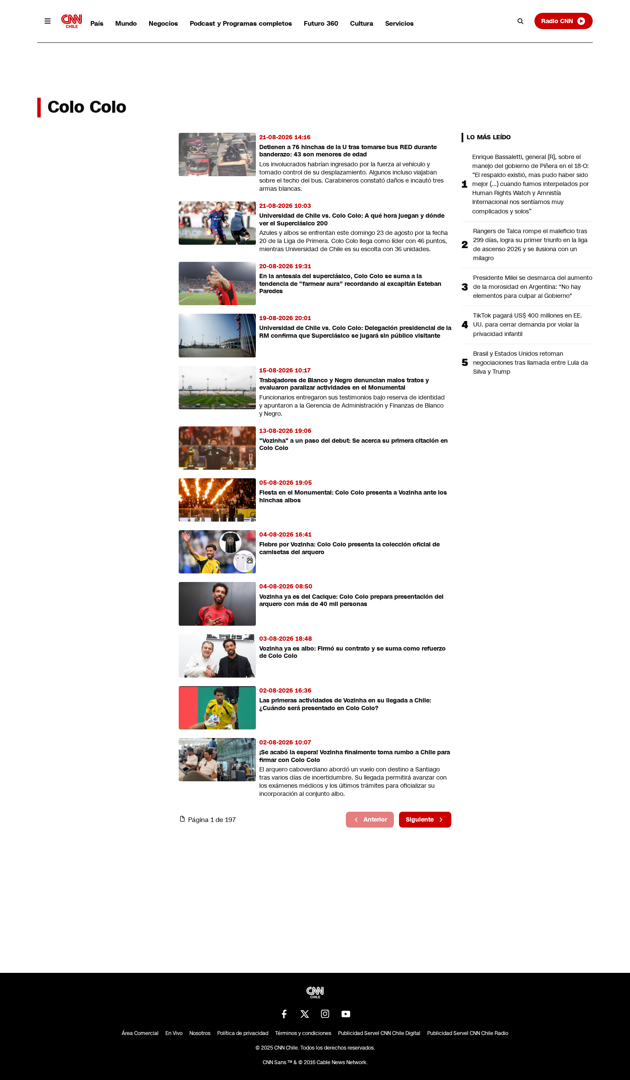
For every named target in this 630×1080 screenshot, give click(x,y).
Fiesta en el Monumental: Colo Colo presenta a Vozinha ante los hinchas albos (353, 496)
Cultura (361, 23)
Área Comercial (140, 1033)
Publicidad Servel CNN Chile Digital (379, 1033)
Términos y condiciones (303, 1033)
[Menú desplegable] (47, 21)
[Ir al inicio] (71, 21)
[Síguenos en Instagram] (325, 1014)
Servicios (399, 23)
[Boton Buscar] (520, 21)
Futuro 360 (321, 23)
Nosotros (199, 1033)
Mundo (126, 23)
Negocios (163, 23)
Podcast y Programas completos (241, 23)
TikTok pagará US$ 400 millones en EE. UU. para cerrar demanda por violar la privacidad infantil (527, 324)
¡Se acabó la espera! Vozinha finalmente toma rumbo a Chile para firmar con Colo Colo (354, 756)
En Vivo (174, 1033)
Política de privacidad (242, 1033)
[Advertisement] (101, 624)
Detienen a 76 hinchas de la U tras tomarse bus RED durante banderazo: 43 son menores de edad (348, 151)
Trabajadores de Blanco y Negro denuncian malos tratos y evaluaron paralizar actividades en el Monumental (344, 384)
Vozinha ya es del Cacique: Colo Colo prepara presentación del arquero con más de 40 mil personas (351, 601)
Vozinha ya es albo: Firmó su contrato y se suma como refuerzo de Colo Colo (352, 652)
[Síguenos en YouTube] (346, 1014)
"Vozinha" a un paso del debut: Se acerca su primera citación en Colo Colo (353, 445)
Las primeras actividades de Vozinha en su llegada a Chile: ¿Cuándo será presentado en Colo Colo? (345, 704)
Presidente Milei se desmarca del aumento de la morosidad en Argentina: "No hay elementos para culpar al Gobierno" (532, 286)
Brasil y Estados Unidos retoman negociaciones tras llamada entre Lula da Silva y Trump (530, 362)
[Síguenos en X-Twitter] (305, 1014)
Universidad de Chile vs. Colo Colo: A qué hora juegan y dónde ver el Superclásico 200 (351, 220)
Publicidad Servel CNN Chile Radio (467, 1033)
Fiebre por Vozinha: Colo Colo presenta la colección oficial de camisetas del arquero (349, 548)
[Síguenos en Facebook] (284, 1014)
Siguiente (420, 819)
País (96, 23)
